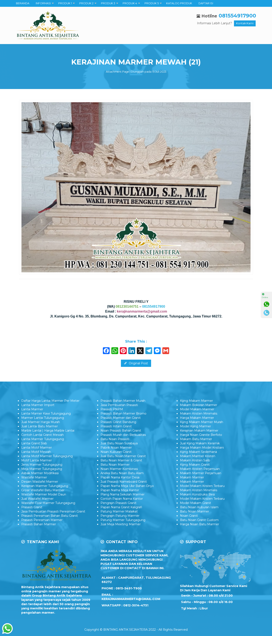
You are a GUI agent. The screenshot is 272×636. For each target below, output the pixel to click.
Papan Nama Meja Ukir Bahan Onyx (127, 486)
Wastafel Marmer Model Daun (43, 494)
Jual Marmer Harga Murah (40, 422)
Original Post (138, 363)
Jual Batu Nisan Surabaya (119, 443)
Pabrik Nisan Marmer (116, 447)
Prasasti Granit (31, 507)
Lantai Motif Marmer (36, 447)
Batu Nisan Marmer (115, 465)
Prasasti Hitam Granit (116, 426)
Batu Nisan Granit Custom (199, 520)
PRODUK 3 (108, 3)
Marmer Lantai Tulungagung (42, 418)
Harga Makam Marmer (197, 418)
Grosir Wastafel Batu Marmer (42, 490)
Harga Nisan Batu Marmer (199, 524)
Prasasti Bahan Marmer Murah (123, 401)
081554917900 (237, 16)
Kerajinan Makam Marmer (199, 430)
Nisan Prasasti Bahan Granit (121, 430)
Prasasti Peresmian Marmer (41, 520)
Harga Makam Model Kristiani (202, 447)
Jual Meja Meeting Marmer (121, 524)
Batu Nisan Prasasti (115, 439)
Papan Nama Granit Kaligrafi (121, 507)
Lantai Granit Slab (34, 443)
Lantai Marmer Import (37, 405)
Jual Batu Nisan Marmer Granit (123, 456)
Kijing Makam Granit (195, 465)
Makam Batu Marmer (196, 439)
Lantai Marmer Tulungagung (42, 439)
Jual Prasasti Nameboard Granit (124, 482)
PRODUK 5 (151, 3)
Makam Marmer (192, 477)
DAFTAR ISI (205, 3)
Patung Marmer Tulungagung (123, 520)
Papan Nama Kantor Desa (120, 477)
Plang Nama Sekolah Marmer (122, 494)
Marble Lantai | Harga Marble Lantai (47, 430)
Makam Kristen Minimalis (198, 413)
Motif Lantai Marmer (36, 460)
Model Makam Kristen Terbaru (202, 486)
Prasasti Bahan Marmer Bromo (123, 413)
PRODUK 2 (86, 3)
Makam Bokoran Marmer (198, 405)
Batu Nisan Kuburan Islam (199, 507)
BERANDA (22, 3)
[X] (140, 351)
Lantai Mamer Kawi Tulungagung (46, 413)
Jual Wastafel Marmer (37, 499)
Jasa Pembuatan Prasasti (119, 405)
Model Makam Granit (195, 503)
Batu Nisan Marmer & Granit (121, 460)
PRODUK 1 (65, 3)
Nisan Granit (189, 516)
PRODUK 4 (130, 3)
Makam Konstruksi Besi (197, 494)
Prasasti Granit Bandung (118, 422)
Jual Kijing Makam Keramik (200, 443)
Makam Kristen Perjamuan (200, 469)
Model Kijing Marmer (195, 426)
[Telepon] (266, 313)
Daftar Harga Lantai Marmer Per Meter (50, 401)
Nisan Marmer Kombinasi (119, 469)
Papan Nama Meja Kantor (120, 490)
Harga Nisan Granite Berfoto (201, 435)
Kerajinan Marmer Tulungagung (44, 486)
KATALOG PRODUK (179, 3)
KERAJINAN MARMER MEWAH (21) (136, 61)
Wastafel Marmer (34, 477)
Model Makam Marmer (197, 409)
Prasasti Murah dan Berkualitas (123, 435)
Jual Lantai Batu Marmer (39, 426)
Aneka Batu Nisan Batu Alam (122, 473)
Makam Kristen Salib (195, 460)
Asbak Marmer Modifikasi (40, 473)
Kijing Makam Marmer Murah (201, 422)
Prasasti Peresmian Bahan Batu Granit (49, 516)
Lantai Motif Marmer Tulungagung (47, 456)
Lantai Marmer (32, 409)
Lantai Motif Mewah (36, 452)
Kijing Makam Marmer (196, 401)
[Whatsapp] (266, 304)
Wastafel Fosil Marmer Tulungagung (48, 503)
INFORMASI (43, 3)
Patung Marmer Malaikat (119, 511)
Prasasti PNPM (112, 409)
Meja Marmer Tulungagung (41, 469)
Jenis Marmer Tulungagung (41, 465)
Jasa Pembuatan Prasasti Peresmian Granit (53, 511)
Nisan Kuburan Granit (116, 452)
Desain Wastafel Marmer (39, 482)
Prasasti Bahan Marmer (38, 524)
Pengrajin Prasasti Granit (118, 503)
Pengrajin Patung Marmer (120, 516)
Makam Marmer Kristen (197, 456)
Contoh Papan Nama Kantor (122, 499)
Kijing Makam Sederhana (198, 452)
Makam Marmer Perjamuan (200, 473)
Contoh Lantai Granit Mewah (42, 435)
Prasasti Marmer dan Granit (121, 418)
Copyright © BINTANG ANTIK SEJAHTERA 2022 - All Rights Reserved (136, 630)
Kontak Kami (245, 23)
